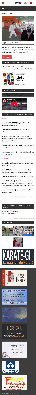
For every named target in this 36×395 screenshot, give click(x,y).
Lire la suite (6, 57)
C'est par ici (19, 66)
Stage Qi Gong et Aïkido (10, 42)
